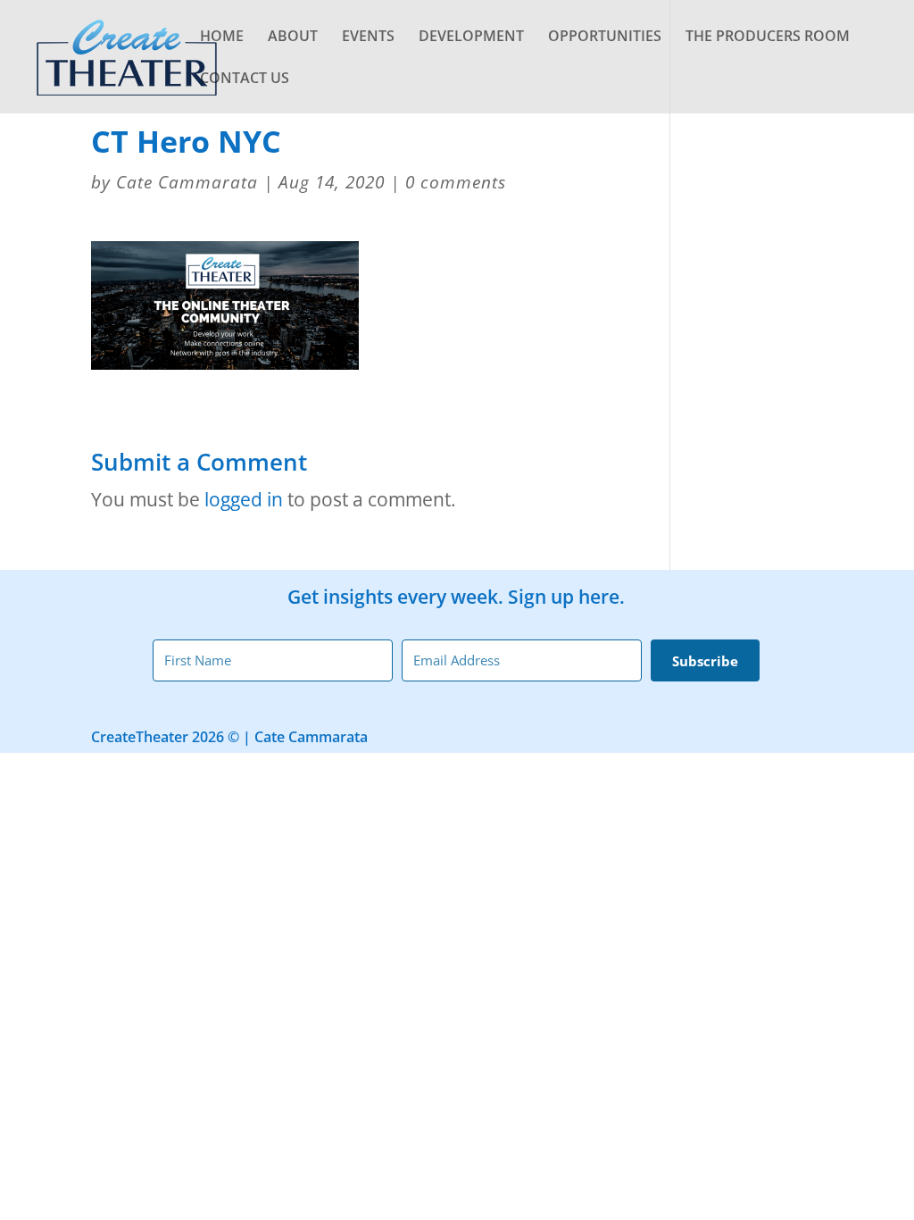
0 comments (455, 182)
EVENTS (368, 37)
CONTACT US (244, 79)
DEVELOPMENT (471, 37)
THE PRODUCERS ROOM (768, 37)
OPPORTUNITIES (604, 37)
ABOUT (293, 37)
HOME (222, 37)
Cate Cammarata (187, 182)
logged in (243, 499)
